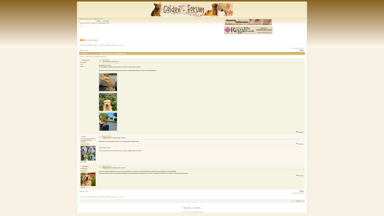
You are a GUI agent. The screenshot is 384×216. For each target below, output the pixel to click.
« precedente (295, 48)
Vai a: (292, 201)
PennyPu (85, 166)
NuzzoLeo (85, 60)
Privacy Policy (187, 208)
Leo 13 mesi (105, 60)
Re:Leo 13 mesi (106, 136)
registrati (100, 19)
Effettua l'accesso (89, 19)
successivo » (301, 48)
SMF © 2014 (192, 211)
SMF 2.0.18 (185, 211)
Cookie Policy (197, 208)
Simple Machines (199, 211)
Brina (84, 136)
